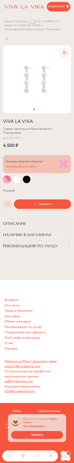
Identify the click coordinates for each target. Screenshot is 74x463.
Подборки (21, 21)
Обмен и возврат (18, 321)
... (32, 21)
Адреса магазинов (19, 310)
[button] (34, 109)
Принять (37, 435)
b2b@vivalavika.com (20, 391)
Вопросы (11, 300)
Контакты (12, 305)
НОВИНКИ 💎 (58, 6)
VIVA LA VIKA (18, 121)
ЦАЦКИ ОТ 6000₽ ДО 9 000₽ (22, 25)
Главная (9, 21)
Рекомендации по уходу (23, 327)
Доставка (12, 316)
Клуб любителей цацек (22, 337)
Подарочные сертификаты (25, 332)
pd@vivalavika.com (19, 381)
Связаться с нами (44, 361)
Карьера (11, 348)
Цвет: (9, 191)
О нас (9, 343)
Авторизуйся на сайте (21, 166)
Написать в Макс (17, 361)
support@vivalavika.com (22, 366)
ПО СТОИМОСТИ (48, 21)
